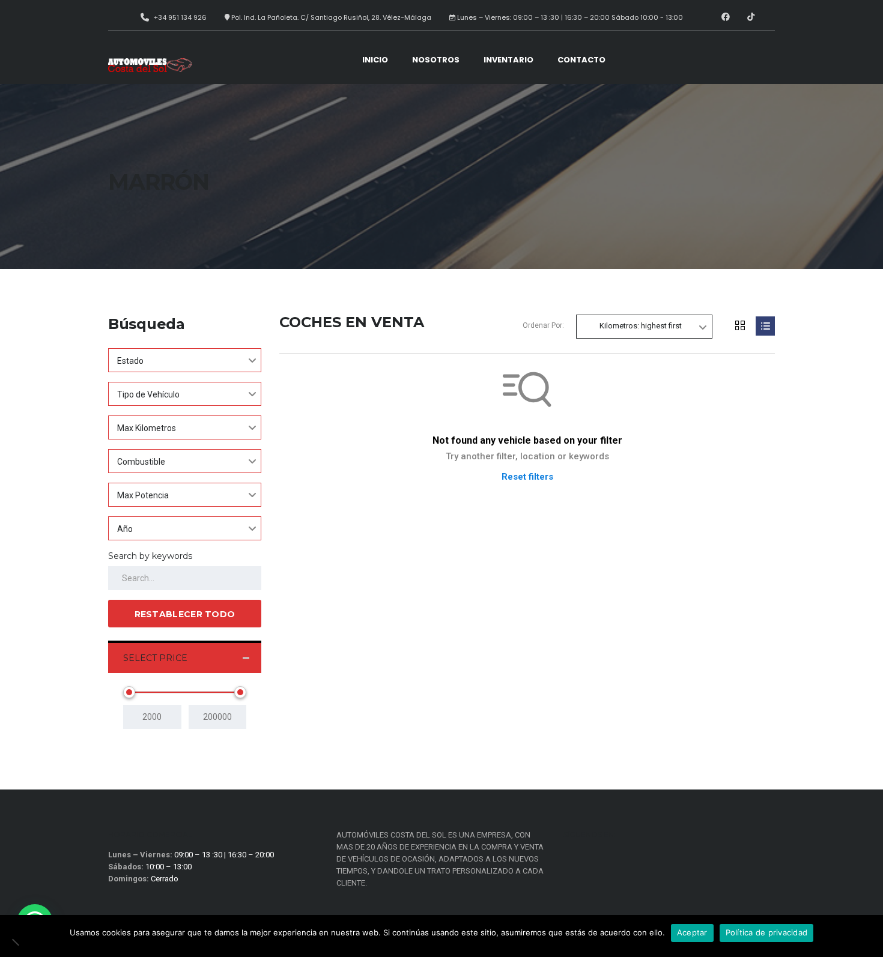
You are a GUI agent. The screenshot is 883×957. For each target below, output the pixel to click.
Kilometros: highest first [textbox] (640, 325)
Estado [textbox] (130, 361)
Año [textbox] (125, 529)
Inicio (375, 59)
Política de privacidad (767, 932)
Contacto (581, 59)
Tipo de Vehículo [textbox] (148, 394)
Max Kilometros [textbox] (146, 428)
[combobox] (184, 360)
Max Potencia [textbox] (143, 495)
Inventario (508, 59)
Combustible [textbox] (141, 461)
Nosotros (436, 59)
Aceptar (692, 932)
